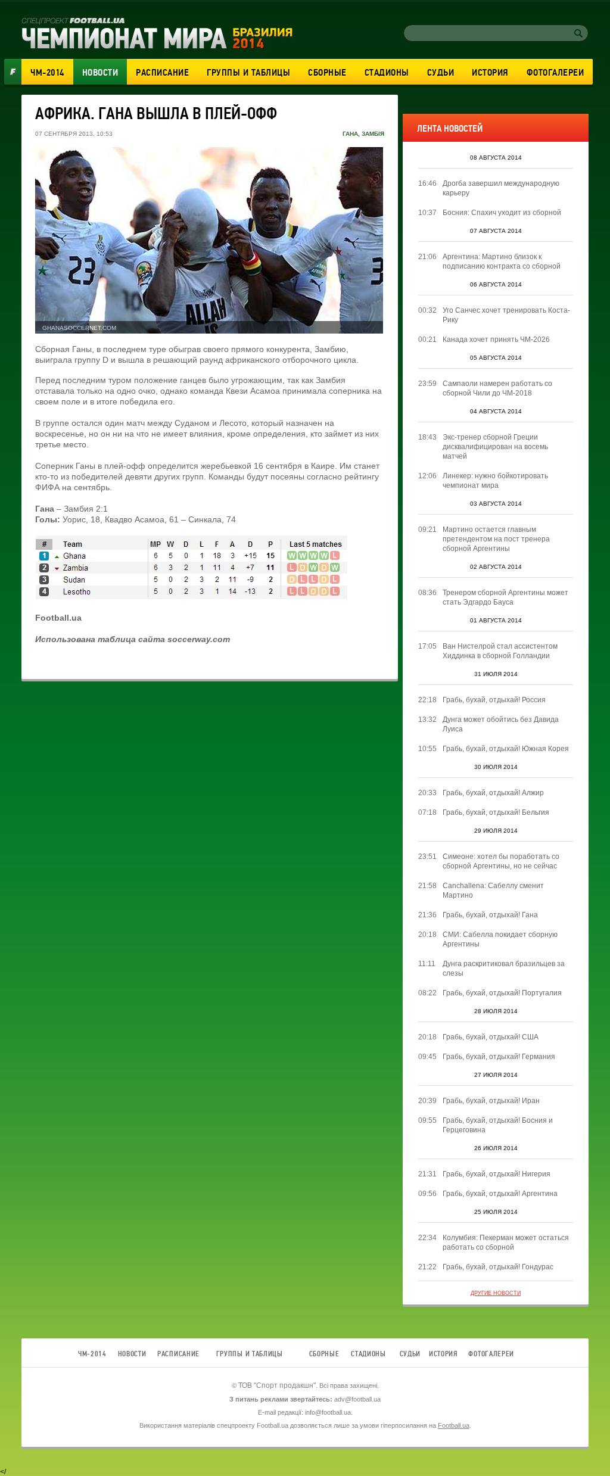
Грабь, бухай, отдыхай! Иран (491, 1101)
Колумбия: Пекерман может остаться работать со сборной (506, 1242)
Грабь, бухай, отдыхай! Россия (494, 700)
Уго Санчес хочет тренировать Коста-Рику (506, 315)
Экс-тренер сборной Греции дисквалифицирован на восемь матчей (495, 446)
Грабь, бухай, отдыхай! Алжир (493, 793)
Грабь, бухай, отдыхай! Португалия (502, 993)
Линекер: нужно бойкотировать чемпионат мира (495, 481)
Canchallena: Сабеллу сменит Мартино (493, 890)
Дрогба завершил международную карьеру (501, 188)
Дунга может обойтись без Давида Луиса (501, 724)
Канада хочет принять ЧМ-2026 (496, 339)
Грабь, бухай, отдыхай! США (491, 1037)
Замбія (373, 133)
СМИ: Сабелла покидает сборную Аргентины (500, 939)
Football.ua (453, 1425)
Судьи (441, 73)
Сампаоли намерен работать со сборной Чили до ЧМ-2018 (497, 388)
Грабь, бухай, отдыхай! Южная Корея (506, 749)
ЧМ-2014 (47, 73)
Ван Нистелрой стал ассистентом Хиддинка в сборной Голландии (500, 651)
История (490, 73)
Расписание (162, 73)
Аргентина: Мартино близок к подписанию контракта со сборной (502, 261)
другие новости (496, 1293)
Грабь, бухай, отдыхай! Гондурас (498, 1267)
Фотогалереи (555, 73)
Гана (350, 133)
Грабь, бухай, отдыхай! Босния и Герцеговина (498, 1125)
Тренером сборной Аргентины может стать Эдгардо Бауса (505, 597)
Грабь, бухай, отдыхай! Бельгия (496, 812)
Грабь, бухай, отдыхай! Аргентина (500, 1193)
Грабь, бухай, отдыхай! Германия (499, 1056)
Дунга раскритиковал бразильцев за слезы (504, 968)
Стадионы (387, 73)
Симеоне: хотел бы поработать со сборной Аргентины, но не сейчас (501, 861)
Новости (100, 73)
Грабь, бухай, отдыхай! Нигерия (496, 1174)
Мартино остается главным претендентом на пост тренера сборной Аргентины (496, 539)
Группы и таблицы (248, 73)
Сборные (327, 73)
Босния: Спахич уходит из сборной (502, 212)
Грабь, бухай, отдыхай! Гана (490, 915)
